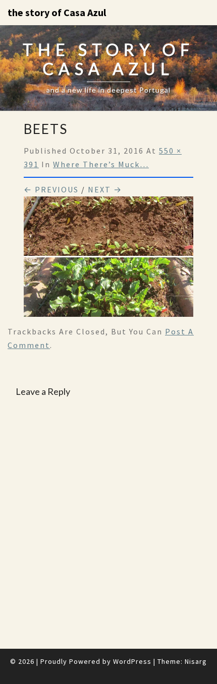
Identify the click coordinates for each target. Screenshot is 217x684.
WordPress (132, 661)
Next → (105, 189)
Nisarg (196, 661)
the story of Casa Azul (57, 12)
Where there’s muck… (101, 164)
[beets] (108, 259)
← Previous (51, 189)
